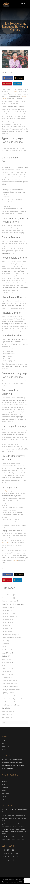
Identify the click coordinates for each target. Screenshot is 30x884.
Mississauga (5, 784)
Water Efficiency (6, 717)
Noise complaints (7, 674)
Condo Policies (6, 628)
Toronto (4, 799)
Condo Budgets (6, 610)
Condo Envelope (6, 622)
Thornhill (4, 796)
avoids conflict (6, 543)
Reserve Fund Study (7, 696)
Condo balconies (7, 607)
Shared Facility (6, 708)
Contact (4, 749)
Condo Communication (8, 616)
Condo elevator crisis (8, 619)
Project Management (7, 768)
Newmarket (5, 787)
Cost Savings (5, 641)
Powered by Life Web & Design (19, 882)
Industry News (5, 746)
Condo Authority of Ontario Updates (12, 604)
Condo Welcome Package (9, 635)
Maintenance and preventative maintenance (13, 765)
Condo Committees (7, 613)
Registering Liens (7, 693)
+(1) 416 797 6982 (8, 850)
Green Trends (6, 659)
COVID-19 (5, 644)
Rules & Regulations (8, 702)
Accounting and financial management (12, 759)
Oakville (4, 790)
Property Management (8, 687)
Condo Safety (6, 631)
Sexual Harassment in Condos (11, 705)
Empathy (4, 491)
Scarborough (5, 793)
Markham (4, 782)
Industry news (6, 671)
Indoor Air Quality (7, 668)
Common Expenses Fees (9, 601)
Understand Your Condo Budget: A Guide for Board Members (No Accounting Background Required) (14, 831)
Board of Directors (7, 595)
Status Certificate (7, 711)
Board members (13, 92)
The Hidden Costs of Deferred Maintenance (13, 815)
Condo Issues (6, 625)
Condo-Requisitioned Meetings (11, 638)
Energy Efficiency (7, 653)
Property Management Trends (11, 690)
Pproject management (8, 680)
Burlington (4, 779)
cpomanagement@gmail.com (11, 860)
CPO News (5, 647)
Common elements (7, 598)
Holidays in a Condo (8, 662)
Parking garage (6, 677)
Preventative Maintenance (9, 683)
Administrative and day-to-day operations (13, 762)
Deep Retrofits (6, 650)
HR (3, 665)
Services (4, 743)
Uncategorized (6, 714)
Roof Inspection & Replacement (11, 699)
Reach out (15, 560)
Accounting (5, 592)
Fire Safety (5, 656)
